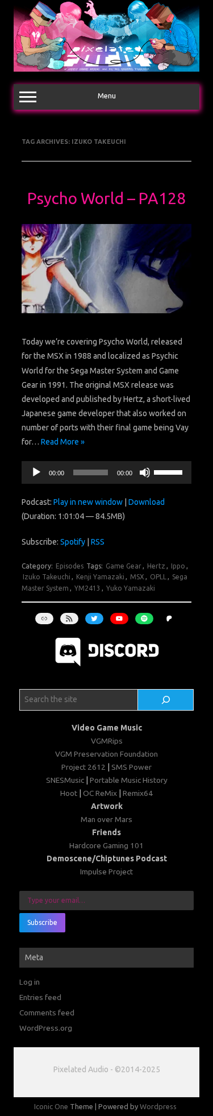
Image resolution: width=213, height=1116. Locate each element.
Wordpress (158, 1106)
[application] (106, 472)
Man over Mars (106, 819)
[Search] (165, 700)
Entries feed (40, 997)
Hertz (156, 566)
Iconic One (51, 1106)
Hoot (68, 793)
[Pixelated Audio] (106, 68)
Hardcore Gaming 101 (106, 845)
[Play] (36, 472)
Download (146, 502)
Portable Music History (129, 780)
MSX (137, 576)
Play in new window (88, 502)
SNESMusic (65, 780)
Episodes (69, 566)
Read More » (63, 441)
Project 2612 (83, 766)
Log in (29, 981)
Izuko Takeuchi (46, 576)
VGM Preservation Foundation (106, 753)
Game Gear (123, 566)
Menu (107, 96)
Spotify (72, 541)
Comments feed (46, 1012)
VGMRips (107, 740)
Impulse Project (106, 871)
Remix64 (138, 793)
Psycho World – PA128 (106, 198)
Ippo (178, 566)
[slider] (170, 471)
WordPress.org (45, 1027)
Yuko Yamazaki (130, 588)
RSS (98, 541)
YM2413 (87, 588)
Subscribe (42, 922)
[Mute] (145, 472)
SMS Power (131, 766)
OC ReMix (100, 793)
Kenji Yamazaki (100, 576)
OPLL (158, 576)
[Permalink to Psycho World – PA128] (106, 316)
